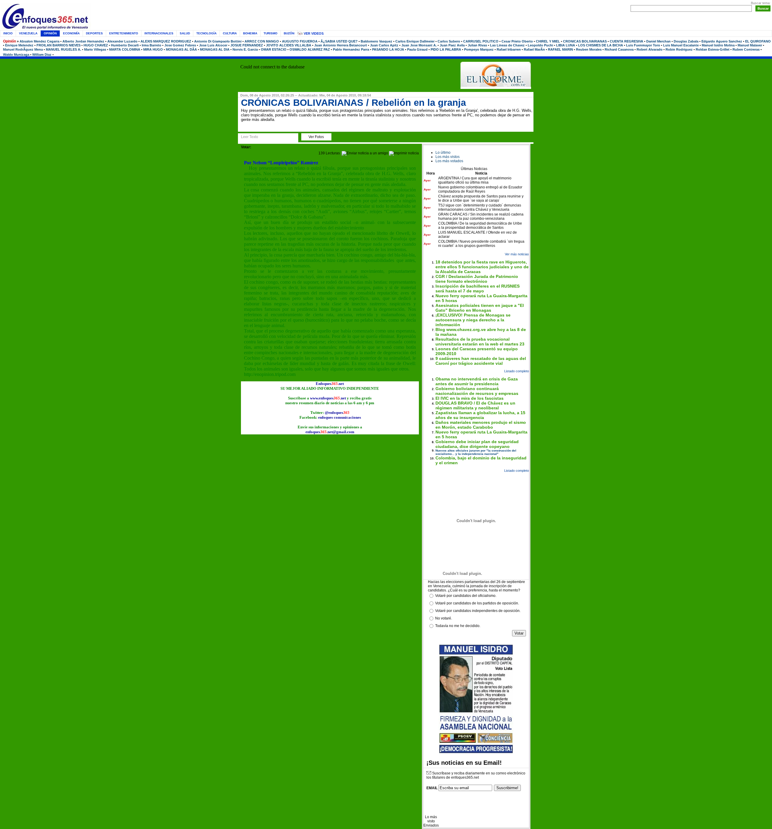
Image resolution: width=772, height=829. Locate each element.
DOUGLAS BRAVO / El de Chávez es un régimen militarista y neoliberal (475, 405)
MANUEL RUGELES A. (63, 49)
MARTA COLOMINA (124, 49)
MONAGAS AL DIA (214, 49)
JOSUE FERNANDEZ (246, 45)
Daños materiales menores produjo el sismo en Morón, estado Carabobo (480, 425)
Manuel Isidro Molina (718, 45)
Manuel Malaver (750, 45)
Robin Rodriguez (679, 49)
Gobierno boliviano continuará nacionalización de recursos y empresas (476, 391)
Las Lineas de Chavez (507, 45)
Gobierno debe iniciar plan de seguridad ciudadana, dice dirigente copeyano (477, 444)
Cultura (230, 33)
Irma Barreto (151, 45)
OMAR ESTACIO (273, 49)
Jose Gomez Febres (180, 45)
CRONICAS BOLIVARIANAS (585, 41)
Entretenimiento (123, 33)
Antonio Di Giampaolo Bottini (218, 41)
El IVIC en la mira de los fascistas (469, 398)
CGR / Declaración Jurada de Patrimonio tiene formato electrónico (476, 279)
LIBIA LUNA (565, 45)
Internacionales (158, 33)
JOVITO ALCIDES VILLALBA (288, 45)
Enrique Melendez (19, 45)
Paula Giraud (417, 49)
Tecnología (206, 33)
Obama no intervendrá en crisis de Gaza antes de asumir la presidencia (476, 381)
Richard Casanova (619, 49)
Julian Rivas (477, 45)
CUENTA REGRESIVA (626, 41)
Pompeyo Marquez (479, 49)
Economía (71, 33)
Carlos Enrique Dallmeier (415, 41)
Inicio (8, 33)
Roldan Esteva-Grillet (712, 49)
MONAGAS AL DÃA (181, 49)
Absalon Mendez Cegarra (39, 41)
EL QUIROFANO (758, 41)
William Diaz (42, 54)
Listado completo (516, 371)
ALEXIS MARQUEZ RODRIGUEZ (166, 41)
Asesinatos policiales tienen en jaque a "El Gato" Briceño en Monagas (479, 308)
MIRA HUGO (153, 49)
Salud (185, 33)
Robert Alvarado (650, 49)
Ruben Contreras (746, 49)
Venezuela (28, 33)
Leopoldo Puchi (540, 45)
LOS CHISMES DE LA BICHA (600, 45)
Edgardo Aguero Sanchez (721, 41)
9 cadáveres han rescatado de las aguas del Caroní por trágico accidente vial (480, 361)
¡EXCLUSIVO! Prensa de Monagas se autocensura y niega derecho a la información (473, 320)
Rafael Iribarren (509, 49)
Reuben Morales (589, 49)
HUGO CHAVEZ (96, 45)
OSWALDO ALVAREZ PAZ (310, 49)
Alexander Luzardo (122, 41)
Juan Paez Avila (452, 45)
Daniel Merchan (658, 41)
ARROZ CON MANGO (262, 41)
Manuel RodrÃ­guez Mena (23, 49)
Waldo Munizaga (16, 54)
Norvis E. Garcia (245, 49)
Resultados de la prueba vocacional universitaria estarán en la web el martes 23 (479, 341)
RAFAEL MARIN (560, 49)
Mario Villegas (95, 49)
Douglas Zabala (686, 41)
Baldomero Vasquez (376, 41)
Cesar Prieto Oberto (517, 41)
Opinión (9, 41)
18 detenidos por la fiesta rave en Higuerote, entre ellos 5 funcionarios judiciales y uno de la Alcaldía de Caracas (482, 267)
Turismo (270, 33)
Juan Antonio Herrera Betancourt (340, 45)
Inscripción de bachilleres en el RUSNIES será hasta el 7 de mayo (477, 288)
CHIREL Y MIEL (548, 41)
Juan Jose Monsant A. (419, 45)
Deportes (94, 33)
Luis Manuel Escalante (681, 45)
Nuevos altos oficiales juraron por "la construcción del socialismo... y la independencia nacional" (475, 452)
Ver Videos (314, 33)
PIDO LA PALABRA (446, 49)
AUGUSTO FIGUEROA (300, 41)
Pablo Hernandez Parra (351, 49)
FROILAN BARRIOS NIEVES (58, 45)
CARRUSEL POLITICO (480, 41)
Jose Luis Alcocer (213, 45)
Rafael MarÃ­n (534, 49)
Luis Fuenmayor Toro (643, 45)
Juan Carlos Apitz (384, 45)
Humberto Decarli (125, 45)
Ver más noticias (517, 254)
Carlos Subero (449, 41)
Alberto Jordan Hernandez (83, 41)
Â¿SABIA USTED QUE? (339, 41)
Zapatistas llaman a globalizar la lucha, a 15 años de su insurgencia (480, 415)
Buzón (289, 33)
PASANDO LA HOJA (388, 49)
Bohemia (250, 33)
